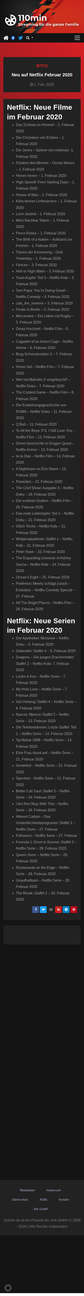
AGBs (43, 1199)
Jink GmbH (40, 1209)
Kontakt (64, 1199)
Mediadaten (27, 1190)
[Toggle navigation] (77, 38)
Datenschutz (20, 1199)
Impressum (53, 1190)
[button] (30, 38)
